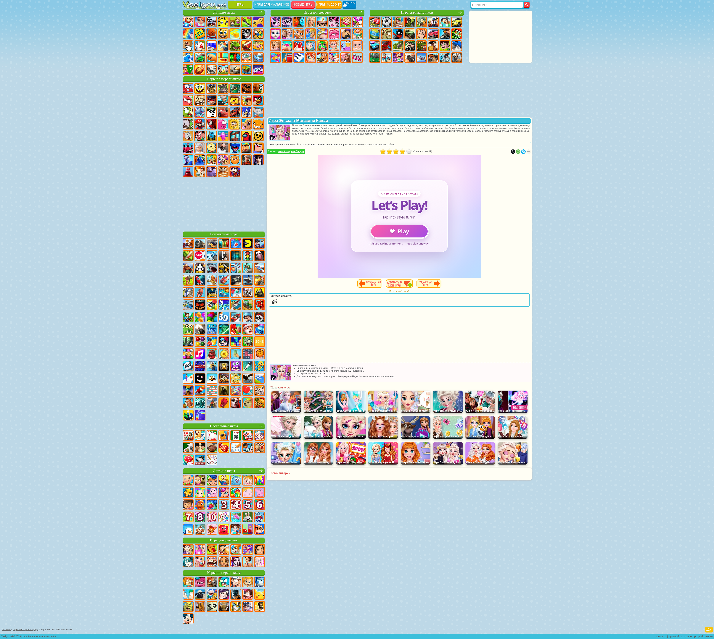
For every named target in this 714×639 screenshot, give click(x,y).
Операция (310, 45)
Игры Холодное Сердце (291, 151)
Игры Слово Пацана (246, 159)
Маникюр (298, 45)
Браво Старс (258, 136)
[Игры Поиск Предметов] (188, 342)
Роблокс (246, 148)
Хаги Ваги (234, 148)
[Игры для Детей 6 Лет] (259, 505)
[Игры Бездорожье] (236, 280)
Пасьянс (199, 45)
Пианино (298, 57)
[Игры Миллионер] (200, 366)
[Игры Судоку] (236, 448)
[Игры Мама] (247, 562)
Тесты (322, 22)
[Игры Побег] (224, 256)
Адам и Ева (234, 124)
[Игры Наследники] (224, 594)
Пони (275, 22)
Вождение (211, 69)
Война (234, 69)
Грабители (409, 45)
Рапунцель (275, 45)
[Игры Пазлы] (188, 493)
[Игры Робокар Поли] (259, 582)
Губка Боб (199, 88)
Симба (234, 159)
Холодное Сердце (287, 33)
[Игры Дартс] (224, 378)
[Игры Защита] (247, 268)
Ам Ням (188, 112)
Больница (287, 45)
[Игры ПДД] (247, 256)
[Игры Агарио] (200, 256)
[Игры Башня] (188, 391)
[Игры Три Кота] (212, 529)
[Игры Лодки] (200, 293)
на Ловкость (246, 22)
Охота (456, 57)
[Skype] (523, 151)
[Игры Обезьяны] (200, 529)
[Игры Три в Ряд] (259, 329)
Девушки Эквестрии (287, 22)
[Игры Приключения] (188, 280)
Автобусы (374, 57)
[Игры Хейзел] (247, 480)
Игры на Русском (211, 45)
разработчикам (703, 636)
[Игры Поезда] (188, 293)
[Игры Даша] (188, 505)
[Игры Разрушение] (224, 354)
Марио (199, 124)
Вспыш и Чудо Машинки (234, 112)
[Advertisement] (224, 204)
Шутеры (386, 57)
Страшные (246, 33)
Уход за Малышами (357, 45)
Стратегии (398, 22)
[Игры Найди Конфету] (236, 493)
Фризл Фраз (223, 124)
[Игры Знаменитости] (259, 562)
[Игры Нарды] (224, 448)
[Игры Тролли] (200, 582)
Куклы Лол (357, 57)
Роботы (456, 33)
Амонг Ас (246, 136)
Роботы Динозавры (386, 45)
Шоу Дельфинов (199, 112)
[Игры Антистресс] (259, 366)
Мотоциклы (386, 33)
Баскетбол (199, 69)
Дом (345, 57)
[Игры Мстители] (247, 607)
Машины (456, 22)
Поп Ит (188, 33)
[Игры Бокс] (224, 403)
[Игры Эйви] (224, 562)
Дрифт (456, 45)
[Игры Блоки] (212, 342)
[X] (513, 151)
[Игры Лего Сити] (212, 293)
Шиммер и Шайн (246, 124)
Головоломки (223, 57)
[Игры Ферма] (236, 329)
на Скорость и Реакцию (188, 57)
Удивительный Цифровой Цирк (234, 171)
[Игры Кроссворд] (224, 305)
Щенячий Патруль (211, 88)
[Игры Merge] (188, 415)
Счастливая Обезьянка (258, 124)
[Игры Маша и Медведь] (200, 480)
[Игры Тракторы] (247, 305)
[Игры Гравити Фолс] (236, 582)
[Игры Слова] (236, 378)
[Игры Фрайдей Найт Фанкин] (224, 342)
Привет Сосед (188, 159)
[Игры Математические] (259, 480)
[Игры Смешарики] (236, 480)
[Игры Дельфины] (236, 517)
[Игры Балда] (259, 391)
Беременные (357, 33)
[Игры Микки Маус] (188, 619)
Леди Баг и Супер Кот (211, 100)
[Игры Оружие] (200, 329)
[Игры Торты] (212, 354)
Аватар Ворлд (223, 159)
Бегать (398, 57)
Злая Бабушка (223, 100)
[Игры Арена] (212, 280)
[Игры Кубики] (212, 305)
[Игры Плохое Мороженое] (200, 268)
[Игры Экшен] (188, 244)
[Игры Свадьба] (200, 562)
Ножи (223, 45)
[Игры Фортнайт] (247, 293)
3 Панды (211, 112)
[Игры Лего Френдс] (259, 550)
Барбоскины (258, 112)
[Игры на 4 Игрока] (224, 244)
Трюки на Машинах (199, 57)
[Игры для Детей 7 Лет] (188, 517)
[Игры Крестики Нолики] (212, 460)
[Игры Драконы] (259, 305)
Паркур (445, 57)
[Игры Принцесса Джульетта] (200, 493)
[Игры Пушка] (200, 391)
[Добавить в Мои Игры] (399, 283)
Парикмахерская (322, 33)
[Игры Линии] (200, 342)
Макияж (322, 45)
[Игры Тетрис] (236, 342)
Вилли (188, 88)
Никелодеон (246, 57)
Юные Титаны (199, 136)
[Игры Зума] (212, 317)
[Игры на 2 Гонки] (259, 268)
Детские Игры (223, 22)
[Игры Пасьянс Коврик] (188, 448)
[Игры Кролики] (259, 517)
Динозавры (234, 45)
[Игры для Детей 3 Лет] (224, 505)
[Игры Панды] (188, 366)
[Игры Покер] (247, 435)
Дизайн (275, 57)
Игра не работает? (399, 291)
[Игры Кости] (188, 460)
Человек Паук (211, 124)
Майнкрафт (445, 22)
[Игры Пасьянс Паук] (236, 435)
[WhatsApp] (518, 151)
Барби (310, 22)
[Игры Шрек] (188, 607)
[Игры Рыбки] (200, 505)
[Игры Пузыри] (212, 505)
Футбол (386, 22)
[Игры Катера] (236, 317)
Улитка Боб (258, 88)
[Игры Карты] (212, 435)
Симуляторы (211, 22)
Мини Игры (258, 45)
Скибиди (199, 171)
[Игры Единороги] (224, 493)
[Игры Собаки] (236, 550)
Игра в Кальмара (188, 148)
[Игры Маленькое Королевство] (247, 493)
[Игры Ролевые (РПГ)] (259, 244)
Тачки (223, 112)
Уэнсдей (258, 159)
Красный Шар (188, 100)
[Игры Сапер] (247, 448)
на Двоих (234, 22)
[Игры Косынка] (224, 435)
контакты (661, 636)
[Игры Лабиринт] (200, 403)
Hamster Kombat (223, 171)
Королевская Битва (433, 22)
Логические (258, 33)
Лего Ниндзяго (234, 88)
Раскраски (357, 22)
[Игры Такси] (259, 280)
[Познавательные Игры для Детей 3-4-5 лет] (224, 480)
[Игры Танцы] (247, 550)
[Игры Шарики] (200, 317)
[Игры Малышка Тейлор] (236, 529)
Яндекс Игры (258, 22)
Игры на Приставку (258, 69)
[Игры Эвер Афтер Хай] (236, 562)
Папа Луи (345, 33)
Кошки (298, 33)
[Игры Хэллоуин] (200, 305)
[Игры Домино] (259, 435)
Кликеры (188, 45)
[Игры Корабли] (247, 280)
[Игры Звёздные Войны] (224, 329)
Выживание (398, 45)
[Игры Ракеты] (247, 366)
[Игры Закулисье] (224, 391)
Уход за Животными (334, 57)
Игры (240, 4)
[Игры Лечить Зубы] (212, 562)
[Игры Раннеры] (212, 366)
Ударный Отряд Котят (188, 124)
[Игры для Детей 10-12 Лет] (212, 517)
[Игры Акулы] (212, 268)
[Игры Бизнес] (236, 354)
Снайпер (445, 33)
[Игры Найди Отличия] (247, 529)
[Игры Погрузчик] (224, 268)
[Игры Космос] (200, 280)
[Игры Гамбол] (224, 582)
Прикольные (246, 45)
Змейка (211, 57)
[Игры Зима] (259, 378)
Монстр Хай (334, 22)
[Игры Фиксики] (188, 582)
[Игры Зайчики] (247, 517)
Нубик (258, 148)
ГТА (433, 45)
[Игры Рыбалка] (236, 305)
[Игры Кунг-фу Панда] (212, 607)
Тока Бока (211, 159)
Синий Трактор (211, 136)
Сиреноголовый (234, 136)
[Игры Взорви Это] (212, 256)
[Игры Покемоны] (259, 594)
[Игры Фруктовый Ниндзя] (188, 256)
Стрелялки (409, 57)
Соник (246, 112)
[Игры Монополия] (200, 460)
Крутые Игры (258, 57)
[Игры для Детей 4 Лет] (236, 505)
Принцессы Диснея (334, 45)
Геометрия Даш (199, 33)
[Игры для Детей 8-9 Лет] (200, 517)
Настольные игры (224, 426)
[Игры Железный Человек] (224, 607)
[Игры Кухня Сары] (188, 550)
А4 (199, 148)
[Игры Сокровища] (188, 354)
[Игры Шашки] (212, 448)
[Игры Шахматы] (200, 448)
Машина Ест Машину (421, 45)
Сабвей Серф (246, 100)
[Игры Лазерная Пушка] (188, 329)
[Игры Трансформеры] (236, 607)
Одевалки (310, 33)
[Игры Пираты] (259, 317)
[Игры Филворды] (247, 354)
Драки (421, 33)
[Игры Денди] (224, 366)
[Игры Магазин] (200, 550)
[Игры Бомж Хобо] (259, 607)
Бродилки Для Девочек (345, 22)
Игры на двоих (328, 4)
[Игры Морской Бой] (224, 293)
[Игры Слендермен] (259, 256)
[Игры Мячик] (259, 354)
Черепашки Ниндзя (374, 33)
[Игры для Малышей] (188, 480)
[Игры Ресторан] (224, 550)
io (234, 33)
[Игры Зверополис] (212, 582)
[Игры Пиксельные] (188, 317)
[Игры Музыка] (200, 354)
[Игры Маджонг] (200, 435)
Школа (188, 69)
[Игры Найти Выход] (236, 256)
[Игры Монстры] (236, 366)
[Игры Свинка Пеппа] (259, 493)
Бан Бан (188, 171)
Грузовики (409, 33)
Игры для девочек (318, 12)
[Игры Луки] (236, 268)
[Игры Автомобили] (212, 244)
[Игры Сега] (212, 329)
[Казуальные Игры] (236, 391)
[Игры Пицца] (212, 550)
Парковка (374, 22)
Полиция (374, 45)
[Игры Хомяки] (259, 529)
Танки (409, 22)
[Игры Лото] (259, 448)
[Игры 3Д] (224, 317)
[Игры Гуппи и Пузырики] (247, 582)
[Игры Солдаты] (247, 317)
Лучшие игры (224, 12)
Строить (246, 69)
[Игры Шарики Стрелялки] (236, 244)
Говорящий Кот (223, 88)
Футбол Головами (223, 69)
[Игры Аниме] (188, 562)
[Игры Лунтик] (212, 493)
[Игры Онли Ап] (212, 403)
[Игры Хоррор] (200, 378)
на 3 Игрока (234, 57)
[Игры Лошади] (188, 268)
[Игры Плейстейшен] (188, 403)
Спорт (211, 33)
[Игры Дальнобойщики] (200, 244)
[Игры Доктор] (236, 293)
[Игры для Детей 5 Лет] (247, 505)
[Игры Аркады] (247, 244)
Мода (345, 45)
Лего (234, 100)
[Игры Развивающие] (212, 480)
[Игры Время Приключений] (212, 594)
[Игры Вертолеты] (224, 280)
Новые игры (303, 4)
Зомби (421, 22)
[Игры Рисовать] (224, 517)
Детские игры (224, 470)
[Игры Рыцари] (259, 403)
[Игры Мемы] (247, 403)
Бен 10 (445, 45)
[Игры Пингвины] (188, 529)
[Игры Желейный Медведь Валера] (224, 529)
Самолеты (421, 57)
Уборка (287, 57)
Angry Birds (258, 100)
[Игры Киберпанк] (259, 293)
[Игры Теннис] (247, 391)
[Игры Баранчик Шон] (200, 594)
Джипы (433, 57)
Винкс (310, 57)
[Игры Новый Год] (247, 329)
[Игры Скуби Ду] (200, 607)
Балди (211, 148)
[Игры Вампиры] (236, 403)
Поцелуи (334, 33)
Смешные (223, 33)
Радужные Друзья (199, 159)
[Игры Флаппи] (212, 378)
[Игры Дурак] (188, 435)
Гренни (223, 148)
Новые (188, 22)
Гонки (433, 33)
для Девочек (199, 22)
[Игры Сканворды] (212, 391)
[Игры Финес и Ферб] (188, 594)
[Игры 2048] (259, 342)
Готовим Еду (322, 57)
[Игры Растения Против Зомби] (247, 342)
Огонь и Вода (298, 22)
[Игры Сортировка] (200, 415)
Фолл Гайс (223, 136)
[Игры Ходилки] (188, 378)
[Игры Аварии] (188, 305)
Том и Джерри (188, 136)
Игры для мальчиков (271, 4)
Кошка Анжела (275, 33)
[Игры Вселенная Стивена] (247, 594)
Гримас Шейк (211, 171)
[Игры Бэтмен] (236, 594)
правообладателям (680, 636)
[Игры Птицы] (247, 378)
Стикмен (398, 33)
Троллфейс (199, 100)
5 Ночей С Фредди (246, 88)
